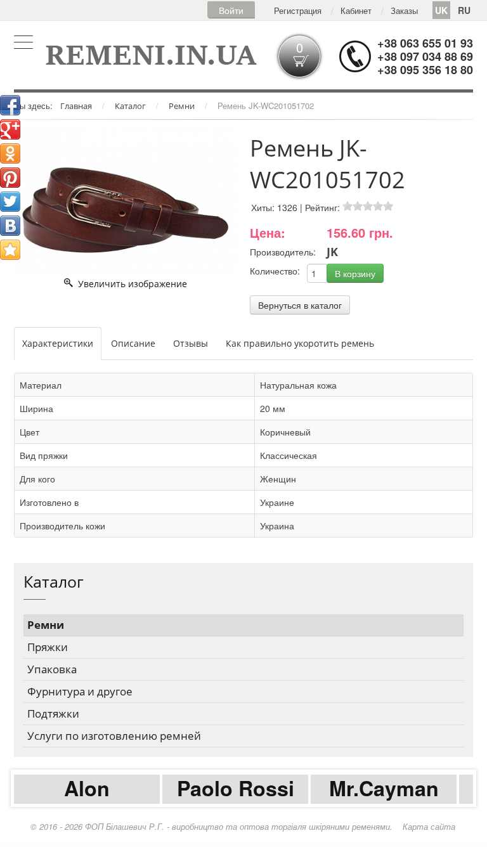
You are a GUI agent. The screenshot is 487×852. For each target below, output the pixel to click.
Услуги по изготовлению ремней (114, 735)
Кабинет (356, 10)
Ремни (45, 624)
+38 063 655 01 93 (425, 43)
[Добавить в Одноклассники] (10, 153)
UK (441, 10)
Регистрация (297, 10)
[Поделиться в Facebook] (10, 105)
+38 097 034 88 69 (425, 56)
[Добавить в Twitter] (10, 201)
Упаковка (52, 669)
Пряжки (47, 647)
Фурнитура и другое (80, 691)
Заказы (404, 10)
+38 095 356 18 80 (425, 69)
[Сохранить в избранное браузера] (10, 250)
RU (464, 10)
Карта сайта (429, 826)
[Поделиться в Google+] (10, 129)
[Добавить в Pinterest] (10, 177)
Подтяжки (53, 713)
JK (332, 251)
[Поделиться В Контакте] (10, 226)
